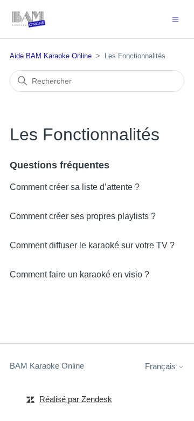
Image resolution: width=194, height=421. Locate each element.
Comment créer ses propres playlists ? (83, 216)
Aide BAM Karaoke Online (51, 56)
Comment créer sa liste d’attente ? (75, 187)
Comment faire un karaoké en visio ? (79, 274)
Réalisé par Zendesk (75, 399)
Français (161, 366)
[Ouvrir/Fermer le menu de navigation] (175, 18)
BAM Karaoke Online (47, 365)
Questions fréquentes (59, 165)
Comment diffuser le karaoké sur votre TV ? (92, 245)
